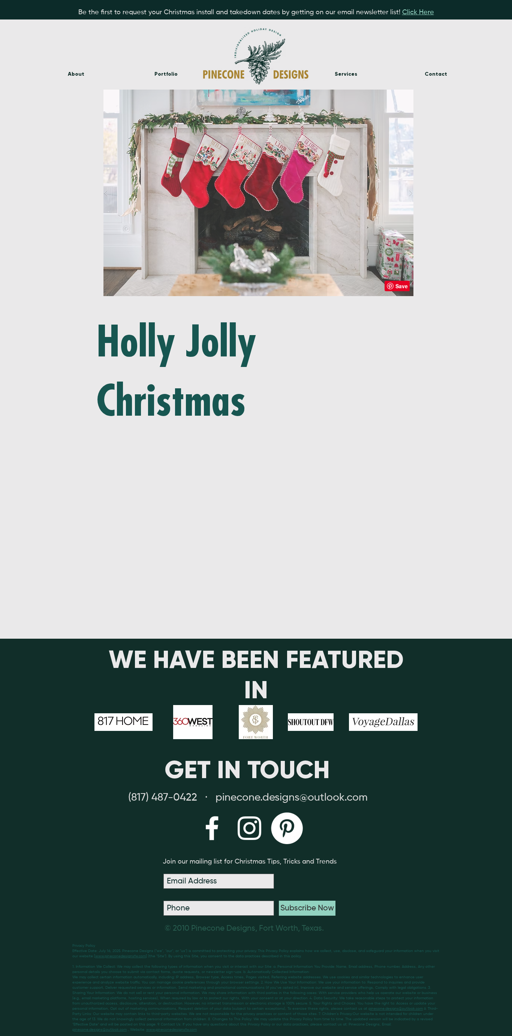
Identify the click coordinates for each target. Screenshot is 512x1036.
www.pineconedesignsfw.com (120, 956)
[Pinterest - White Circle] (287, 828)
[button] (258, 193)
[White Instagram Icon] (249, 828)
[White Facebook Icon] (212, 828)
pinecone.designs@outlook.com (395, 1009)
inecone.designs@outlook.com (295, 797)
